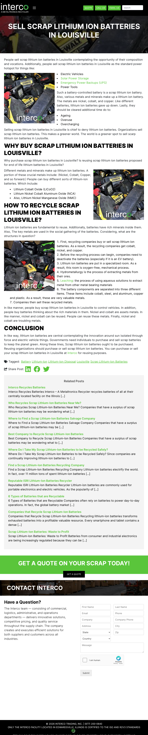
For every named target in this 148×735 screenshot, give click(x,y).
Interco (72, 353)
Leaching (66, 280)
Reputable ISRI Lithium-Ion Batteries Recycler (40, 480)
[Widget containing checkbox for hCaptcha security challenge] (102, 660)
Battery (26, 361)
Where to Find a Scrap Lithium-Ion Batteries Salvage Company (51, 418)
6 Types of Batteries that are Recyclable (36, 496)
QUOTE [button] (88, 8)
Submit (86, 673)
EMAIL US (114, 8)
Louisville (83, 361)
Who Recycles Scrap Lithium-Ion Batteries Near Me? (44, 403)
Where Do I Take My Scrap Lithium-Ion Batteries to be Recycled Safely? (58, 449)
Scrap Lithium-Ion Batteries (108, 361)
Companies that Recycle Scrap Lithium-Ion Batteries (44, 512)
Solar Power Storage (75, 78)
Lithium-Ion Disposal (62, 361)
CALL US (100, 8)
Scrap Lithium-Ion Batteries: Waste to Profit (38, 531)
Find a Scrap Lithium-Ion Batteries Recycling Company (46, 465)
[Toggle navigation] (34, 8)
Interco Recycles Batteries (26, 387)
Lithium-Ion (39, 361)
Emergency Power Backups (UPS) (84, 82)
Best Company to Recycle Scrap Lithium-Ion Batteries (45, 434)
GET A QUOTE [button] (74, 574)
